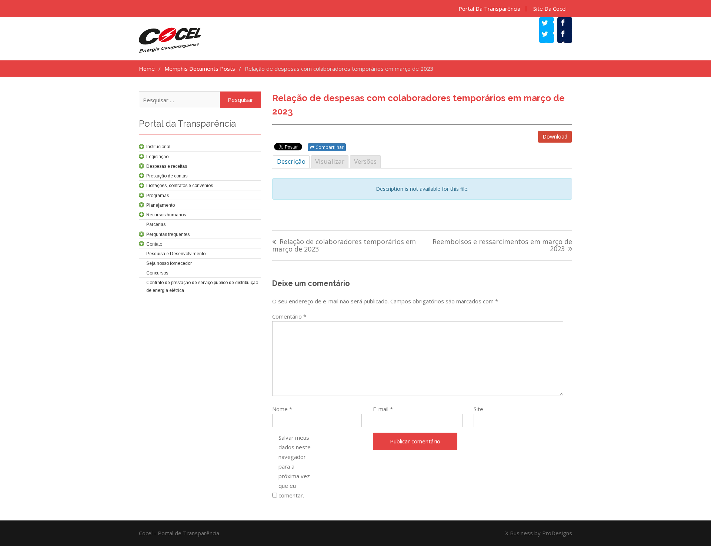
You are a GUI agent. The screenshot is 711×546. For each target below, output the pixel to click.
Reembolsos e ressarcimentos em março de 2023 (502, 245)
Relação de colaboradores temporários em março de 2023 (344, 245)
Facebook (568, 34)
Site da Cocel (550, 8)
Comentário (289, 316)
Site (478, 409)
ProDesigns (557, 533)
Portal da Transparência (489, 8)
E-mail (383, 409)
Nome (282, 409)
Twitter (550, 34)
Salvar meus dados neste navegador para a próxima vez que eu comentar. (294, 466)
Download (555, 136)
